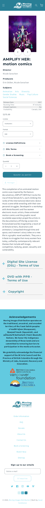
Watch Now (21, 452)
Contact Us (21, 440)
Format (5, 129)
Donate (21, 428)
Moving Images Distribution (19, 500)
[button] (3, 5)
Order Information (21, 416)
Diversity (26, 91)
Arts (17, 91)
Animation (7, 91)
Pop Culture (32, 94)
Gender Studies (9, 94)
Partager (11, 183)
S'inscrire (22, 478)
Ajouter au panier (23, 175)
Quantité (6, 161)
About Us (21, 434)
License (5, 119)
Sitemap (21, 457)
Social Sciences (10, 97)
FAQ (21, 422)
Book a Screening (21, 446)
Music (21, 94)
